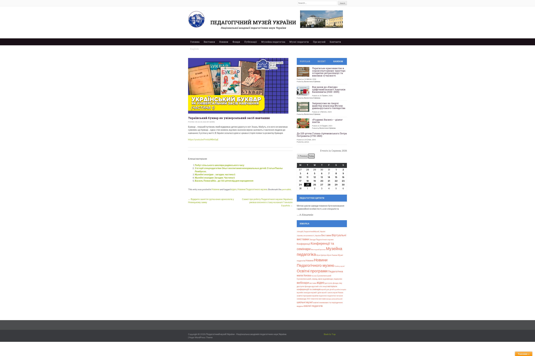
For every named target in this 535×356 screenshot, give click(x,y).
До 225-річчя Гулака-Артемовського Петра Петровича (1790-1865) (322, 134)
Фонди (236, 41)
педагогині (322, 296)
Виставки (209, 41)
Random (338, 61)
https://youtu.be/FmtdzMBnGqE (203, 139)
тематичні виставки (318, 299)
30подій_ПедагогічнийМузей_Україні (311, 231)
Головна (195, 41)
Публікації (250, 41)
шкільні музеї (305, 302)
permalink (286, 189)
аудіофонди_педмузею (332, 279)
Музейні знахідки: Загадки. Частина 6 (215, 177)
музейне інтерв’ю (340, 290)
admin (212, 122)
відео (234, 189)
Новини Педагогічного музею (252, 189)
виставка (312, 283)
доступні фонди (304, 286)
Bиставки (326, 235)
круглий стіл (316, 286)
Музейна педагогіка (273, 41)
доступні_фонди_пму (333, 283)
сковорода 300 (303, 299)
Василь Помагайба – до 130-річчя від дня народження (224, 180)
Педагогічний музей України (253, 22)
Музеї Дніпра (321, 255)
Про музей (319, 41)
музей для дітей (327, 290)
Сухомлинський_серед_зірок (309, 279)
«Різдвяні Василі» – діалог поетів (327, 121)
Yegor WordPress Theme (201, 337)
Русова (314, 276)
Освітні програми (312, 270)
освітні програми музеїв (307, 296)
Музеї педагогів (299, 41)
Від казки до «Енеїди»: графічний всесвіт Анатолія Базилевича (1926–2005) (328, 89)
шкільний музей (336, 299)
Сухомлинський (324, 276)
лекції (325, 286)
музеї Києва (338, 292)
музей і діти (316, 292)
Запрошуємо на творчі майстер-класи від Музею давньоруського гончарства (328, 106)
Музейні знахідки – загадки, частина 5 (215, 174)
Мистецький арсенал (318, 249)
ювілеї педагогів (313, 305)
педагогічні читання (335, 296)
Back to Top (330, 334)
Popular (305, 61)
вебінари (303, 283)
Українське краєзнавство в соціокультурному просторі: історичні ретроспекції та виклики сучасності (329, 72)
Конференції (303, 243)
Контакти (335, 41)
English (194, 48)
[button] (302, 156)
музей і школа (327, 293)
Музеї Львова (332, 255)
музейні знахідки (304, 292)
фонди (328, 299)
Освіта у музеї (340, 266)
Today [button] (311, 156)
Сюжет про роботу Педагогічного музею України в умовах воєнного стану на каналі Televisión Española (267, 202)
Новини (223, 41)
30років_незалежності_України (309, 236)
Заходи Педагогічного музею (321, 239)
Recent (322, 61)
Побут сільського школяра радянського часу (219, 165)
